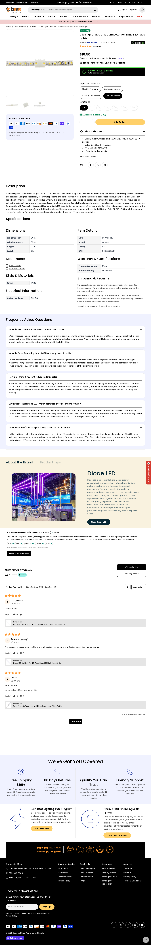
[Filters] (127, 587)
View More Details (88, 156)
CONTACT (121, 2)
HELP (112, 2)
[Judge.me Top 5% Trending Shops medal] (110, 849)
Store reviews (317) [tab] (34, 587)
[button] (53, 21)
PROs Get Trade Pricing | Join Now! (22, 2)
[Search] (95, 9)
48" (126, 108)
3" (93, 108)
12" (109, 108)
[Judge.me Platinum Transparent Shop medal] (80, 849)
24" (117, 108)
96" (135, 108)
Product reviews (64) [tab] (15, 587)
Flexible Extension (90, 89)
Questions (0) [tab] (51, 587)
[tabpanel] (75, 497)
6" (101, 108)
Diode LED (33, 26)
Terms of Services (39, 913)
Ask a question (132, 573)
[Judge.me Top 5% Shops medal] (100, 849)
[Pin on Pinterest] (105, 165)
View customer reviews (19, 553)
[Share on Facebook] (91, 165)
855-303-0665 (135, 2)
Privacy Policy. (11, 916)
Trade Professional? (104, 62)
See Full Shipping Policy (88, 306)
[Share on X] (98, 165)
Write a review (132, 567)
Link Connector (113, 95)
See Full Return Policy (110, 306)
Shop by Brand (20, 26)
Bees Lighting (19, 933)
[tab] (19, 463)
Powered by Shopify (35, 933)
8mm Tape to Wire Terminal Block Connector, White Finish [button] (37, 706)
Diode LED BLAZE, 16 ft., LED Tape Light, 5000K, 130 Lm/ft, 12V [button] (37, 663)
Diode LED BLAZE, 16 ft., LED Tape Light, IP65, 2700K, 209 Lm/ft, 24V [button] (40, 624)
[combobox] (63, 10)
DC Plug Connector (91, 95)
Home (8, 26)
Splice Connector (112, 89)
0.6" (83, 107)
